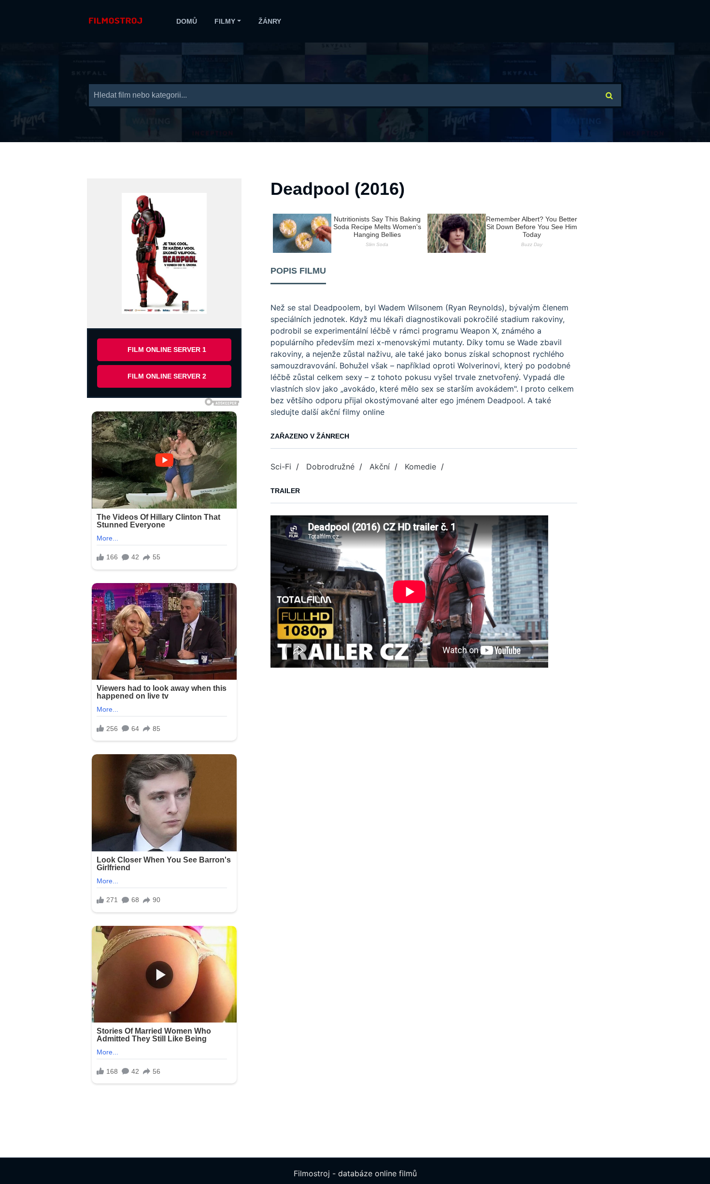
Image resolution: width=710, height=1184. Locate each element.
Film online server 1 (167, 349)
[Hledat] (609, 95)
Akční (379, 466)
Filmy (224, 21)
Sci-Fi (280, 466)
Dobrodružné (330, 466)
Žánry (269, 21)
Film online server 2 (167, 376)
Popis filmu (298, 271)
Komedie (420, 466)
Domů (186, 21)
